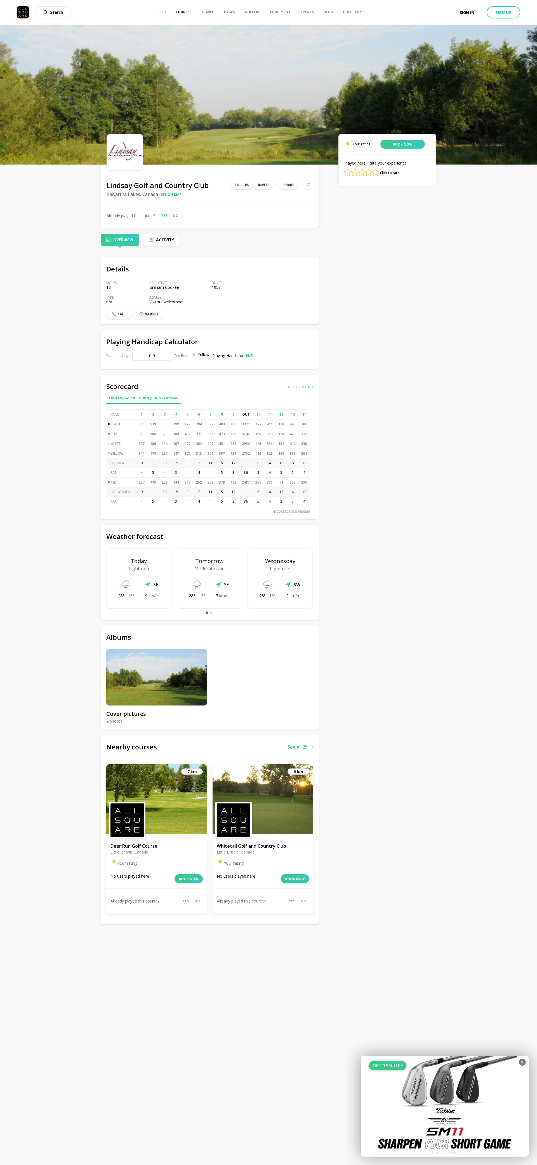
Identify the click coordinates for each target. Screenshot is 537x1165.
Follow (242, 184)
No (175, 215)
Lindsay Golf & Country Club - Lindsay (143, 397)
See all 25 (298, 747)
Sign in (467, 12)
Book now (189, 878)
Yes (164, 215)
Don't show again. (446, 1152)
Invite (263, 184)
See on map (171, 194)
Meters (307, 387)
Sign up (503, 12)
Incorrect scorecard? (291, 512)
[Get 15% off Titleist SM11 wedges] (445, 1106)
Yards (292, 387)
